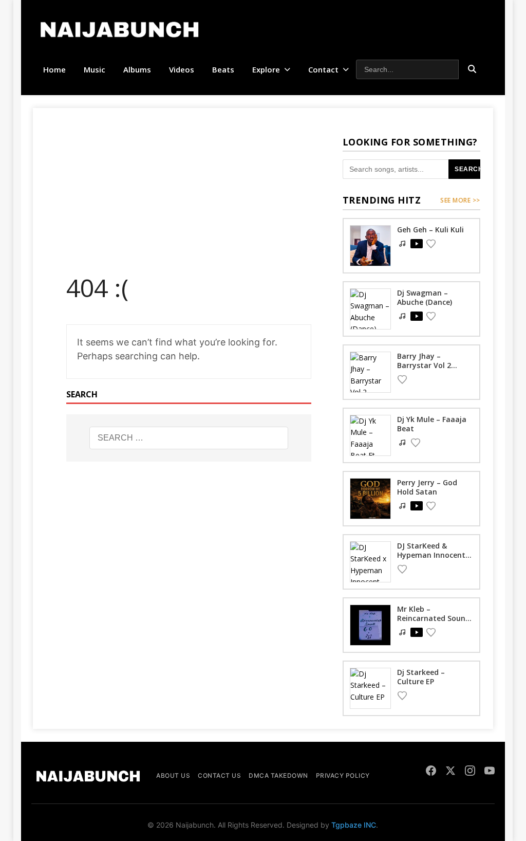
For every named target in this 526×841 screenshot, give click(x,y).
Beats (223, 69)
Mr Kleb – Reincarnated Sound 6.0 (433, 618)
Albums (137, 69)
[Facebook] (431, 772)
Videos (181, 69)
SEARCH (469, 169)
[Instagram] (470, 772)
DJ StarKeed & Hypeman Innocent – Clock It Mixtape (434, 555)
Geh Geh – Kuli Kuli (430, 229)
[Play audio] (416, 243)
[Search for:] (189, 438)
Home (54, 69)
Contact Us (219, 775)
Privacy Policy (343, 775)
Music (94, 69)
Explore (266, 69)
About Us (173, 775)
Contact (323, 69)
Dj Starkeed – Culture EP (421, 676)
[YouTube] (489, 772)
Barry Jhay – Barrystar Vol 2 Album (424, 365)
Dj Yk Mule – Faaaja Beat (431, 423)
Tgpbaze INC (353, 824)
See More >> (460, 200)
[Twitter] (450, 772)
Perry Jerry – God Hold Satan (427, 487)
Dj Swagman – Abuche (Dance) (424, 297)
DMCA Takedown (278, 775)
